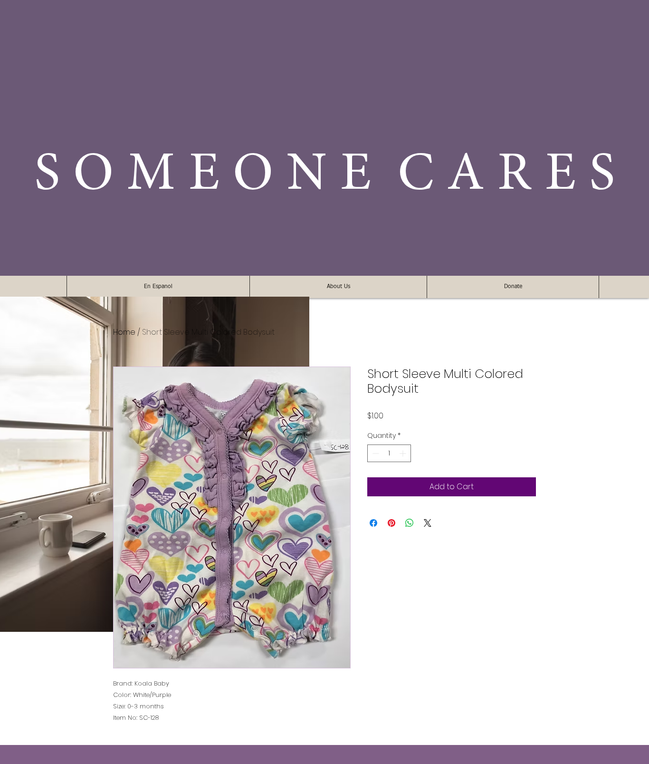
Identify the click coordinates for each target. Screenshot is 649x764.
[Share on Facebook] (373, 523)
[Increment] (404, 453)
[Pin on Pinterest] (391, 523)
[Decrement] (375, 453)
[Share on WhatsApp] (409, 523)
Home (124, 332)
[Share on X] (427, 523)
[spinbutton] (389, 453)
